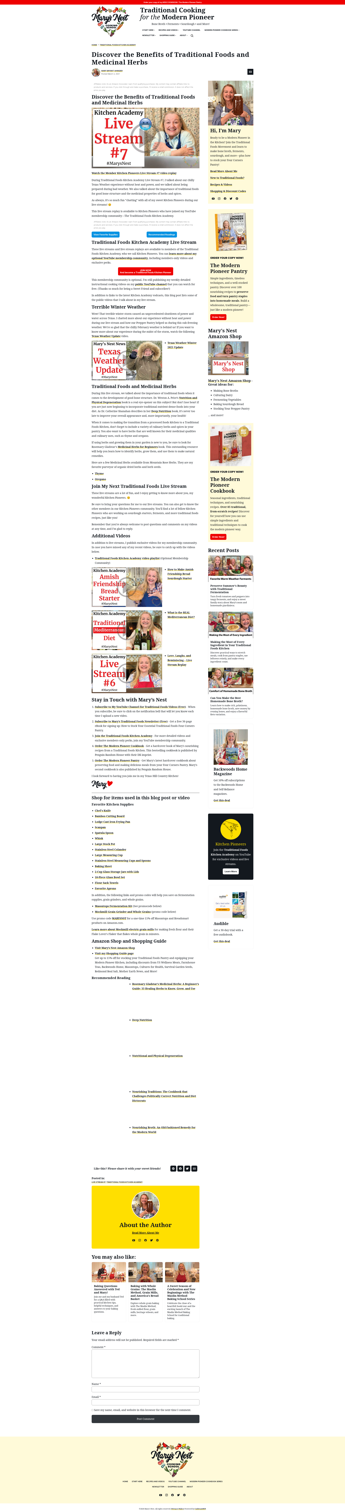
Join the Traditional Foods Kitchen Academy (123, 736)
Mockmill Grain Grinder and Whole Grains (123, 912)
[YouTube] (134, 1240)
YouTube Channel (191, 30)
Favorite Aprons (105, 888)
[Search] (192, 36)
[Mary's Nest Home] (110, 21)
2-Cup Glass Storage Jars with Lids (117, 872)
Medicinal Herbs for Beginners (138, 447)
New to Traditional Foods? (227, 178)
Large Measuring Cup (109, 855)
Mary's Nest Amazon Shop (229, 380)
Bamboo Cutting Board (110, 816)
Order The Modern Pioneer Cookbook (119, 746)
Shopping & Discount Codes (228, 191)
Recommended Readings (162, 234)
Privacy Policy (177, 1509)
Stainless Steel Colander (110, 849)
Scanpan (100, 827)
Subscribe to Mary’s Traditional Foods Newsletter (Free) (131, 721)
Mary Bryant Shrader (112, 71)
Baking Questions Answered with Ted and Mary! (107, 1289)
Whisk (99, 838)
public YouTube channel (151, 284)
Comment (99, 1347)
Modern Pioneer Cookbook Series (221, 30)
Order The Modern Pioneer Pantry (117, 760)
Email (96, 1397)
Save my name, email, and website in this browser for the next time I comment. (142, 1410)
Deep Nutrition (161, 411)
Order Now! (218, 317)
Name (96, 1384)
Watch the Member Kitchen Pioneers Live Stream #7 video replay (134, 173)
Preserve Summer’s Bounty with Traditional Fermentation (228, 589)
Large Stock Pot (105, 844)
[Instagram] (140, 1240)
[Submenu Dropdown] (154, 30)
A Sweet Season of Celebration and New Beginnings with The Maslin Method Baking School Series (181, 1292)
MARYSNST (119, 918)
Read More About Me (145, 1232)
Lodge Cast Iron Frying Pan (112, 822)
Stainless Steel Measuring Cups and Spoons (123, 860)
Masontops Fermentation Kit (113, 906)
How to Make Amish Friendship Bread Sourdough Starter (181, 574)
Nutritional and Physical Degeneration (157, 1056)
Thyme (99, 473)
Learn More (231, 871)
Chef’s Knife (103, 810)
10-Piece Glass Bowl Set (110, 877)
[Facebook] (146, 1240)
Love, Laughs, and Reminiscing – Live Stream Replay (180, 660)
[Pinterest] (157, 1240)
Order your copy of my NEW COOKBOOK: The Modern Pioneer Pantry (173, 2)
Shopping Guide (167, 35)
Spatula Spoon (104, 833)
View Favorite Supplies (106, 234)
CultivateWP (200, 1509)
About (183, 35)
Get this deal (222, 800)
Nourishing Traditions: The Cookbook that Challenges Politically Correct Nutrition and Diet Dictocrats (164, 1096)
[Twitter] (151, 1240)
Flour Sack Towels (106, 883)
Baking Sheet (103, 866)
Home (94, 45)
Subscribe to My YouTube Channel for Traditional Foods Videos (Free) (140, 707)
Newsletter (148, 35)
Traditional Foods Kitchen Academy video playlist (127, 558)
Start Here (147, 30)
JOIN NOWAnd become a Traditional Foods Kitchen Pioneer (145, 271)
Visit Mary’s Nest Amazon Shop (115, 948)
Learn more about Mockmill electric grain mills (123, 929)
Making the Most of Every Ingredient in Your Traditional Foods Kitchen (230, 645)
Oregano (100, 479)
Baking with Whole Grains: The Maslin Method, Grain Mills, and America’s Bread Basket (145, 1292)
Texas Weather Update (106, 336)
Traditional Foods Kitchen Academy (118, 45)
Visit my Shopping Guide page (114, 953)
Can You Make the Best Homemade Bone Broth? (226, 699)
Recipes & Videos (221, 184)
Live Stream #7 (99, 1182)
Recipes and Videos (168, 30)
